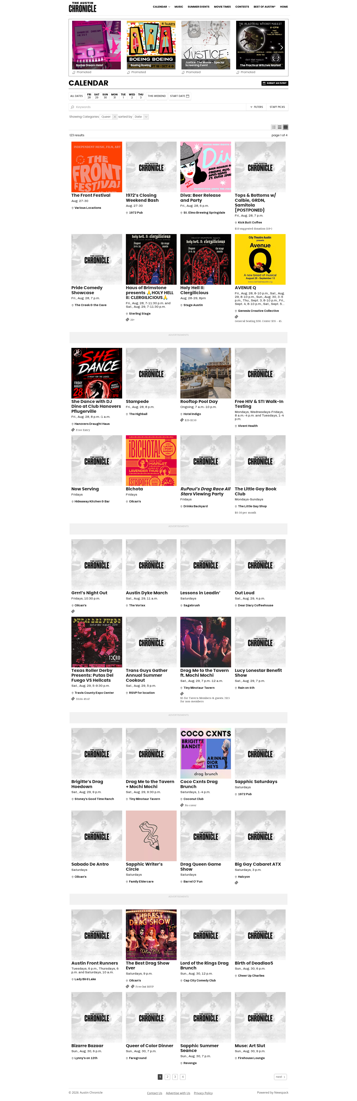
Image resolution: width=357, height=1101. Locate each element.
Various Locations (88, 207)
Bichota (134, 489)
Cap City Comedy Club (200, 980)
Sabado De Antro (90, 864)
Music (179, 7)
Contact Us (154, 1093)
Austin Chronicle (91, 1093)
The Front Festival (90, 195)
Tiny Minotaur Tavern (199, 687)
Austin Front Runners (94, 963)
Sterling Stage (140, 313)
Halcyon (244, 876)
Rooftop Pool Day (199, 402)
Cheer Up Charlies (251, 975)
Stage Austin (193, 305)
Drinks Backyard (196, 506)
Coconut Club (194, 799)
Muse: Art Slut (250, 1046)
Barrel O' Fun (193, 881)
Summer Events (199, 7)
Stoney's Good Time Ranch (94, 799)
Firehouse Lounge (251, 1058)
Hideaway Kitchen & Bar (92, 501)
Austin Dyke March (147, 593)
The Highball (138, 414)
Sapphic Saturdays (256, 782)
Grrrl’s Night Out (89, 593)
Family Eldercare (141, 881)
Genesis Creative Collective (258, 310)
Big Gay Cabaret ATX (258, 864)
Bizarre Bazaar (87, 1046)
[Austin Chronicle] (82, 6)
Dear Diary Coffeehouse (255, 605)
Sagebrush (192, 605)
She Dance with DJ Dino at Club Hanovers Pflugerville (96, 407)
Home (284, 7)
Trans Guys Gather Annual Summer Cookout (147, 676)
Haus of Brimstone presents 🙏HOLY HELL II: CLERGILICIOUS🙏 (149, 293)
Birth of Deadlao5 (254, 963)
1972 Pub (136, 212)
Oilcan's (135, 501)
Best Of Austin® (264, 7)
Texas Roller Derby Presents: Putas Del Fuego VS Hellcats (92, 676)
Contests (242, 7)
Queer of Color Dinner (149, 1046)
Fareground (138, 1058)
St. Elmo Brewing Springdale (204, 212)
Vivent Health (248, 425)
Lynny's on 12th (86, 1058)
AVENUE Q (245, 288)
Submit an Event (277, 83)
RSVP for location (142, 692)
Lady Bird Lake (85, 979)
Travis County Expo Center (94, 692)
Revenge (190, 1063)
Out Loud (245, 593)
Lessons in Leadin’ (200, 593)
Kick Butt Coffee (250, 222)
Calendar (160, 7)
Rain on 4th (246, 687)
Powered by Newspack (272, 1093)
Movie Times (222, 7)
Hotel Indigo (192, 414)
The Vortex (137, 605)
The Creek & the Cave (91, 305)
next (279, 1076)
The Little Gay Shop (252, 506)
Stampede (137, 402)
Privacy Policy (203, 1093)
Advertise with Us (178, 1093)
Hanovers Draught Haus (92, 423)
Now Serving (85, 489)
